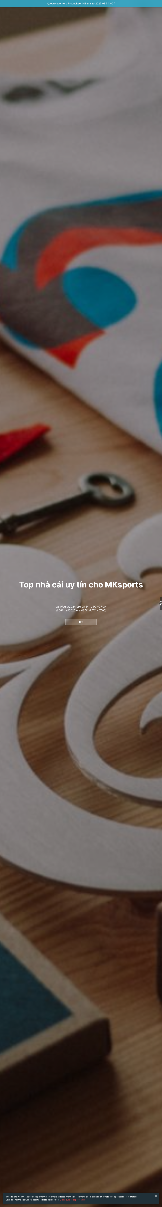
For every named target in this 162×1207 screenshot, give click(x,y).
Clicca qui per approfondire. (73, 1200)
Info (81, 622)
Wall (161, 603)
